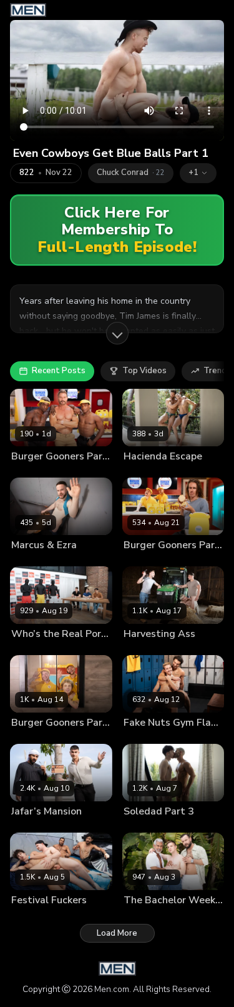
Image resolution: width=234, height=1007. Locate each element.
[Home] (28, 10)
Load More (117, 933)
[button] (198, 173)
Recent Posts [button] (58, 370)
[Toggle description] (117, 333)
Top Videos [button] (144, 370)
